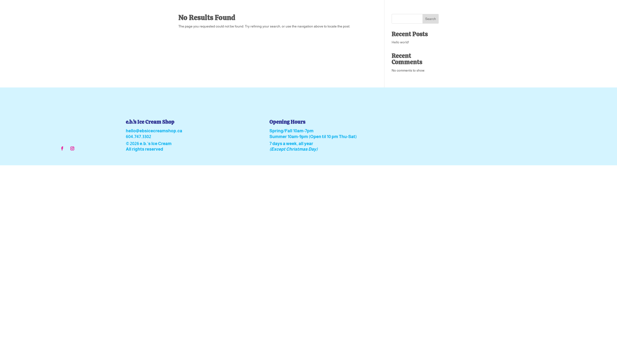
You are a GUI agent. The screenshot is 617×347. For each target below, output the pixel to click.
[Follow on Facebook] (62, 148)
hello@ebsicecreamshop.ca (154, 130)
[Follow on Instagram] (72, 148)
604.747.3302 (138, 136)
